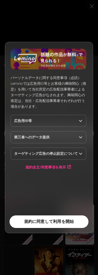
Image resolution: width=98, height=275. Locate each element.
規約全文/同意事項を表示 (46, 167)
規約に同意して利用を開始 (49, 221)
